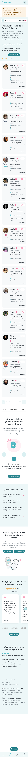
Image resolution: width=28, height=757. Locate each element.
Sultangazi (10, 694)
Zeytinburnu (5, 696)
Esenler (4, 694)
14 (20, 402)
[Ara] (3, 20)
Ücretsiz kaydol (14, 54)
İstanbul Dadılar (6, 684)
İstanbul (4, 702)
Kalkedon (13, 696)
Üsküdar (18, 692)
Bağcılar (4, 692)
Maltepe (22, 704)
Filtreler (22, 20)
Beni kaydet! (14, 634)
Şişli (21, 694)
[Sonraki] (24, 402)
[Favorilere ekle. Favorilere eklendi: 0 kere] (23, 65)
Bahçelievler (11, 692)
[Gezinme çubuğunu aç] (24, 2)
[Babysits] (6, 2)
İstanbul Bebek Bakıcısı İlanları (10, 686)
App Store (9, 551)
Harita (15, 749)
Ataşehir (16, 694)
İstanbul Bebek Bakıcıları (9, 682)
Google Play (20, 551)
